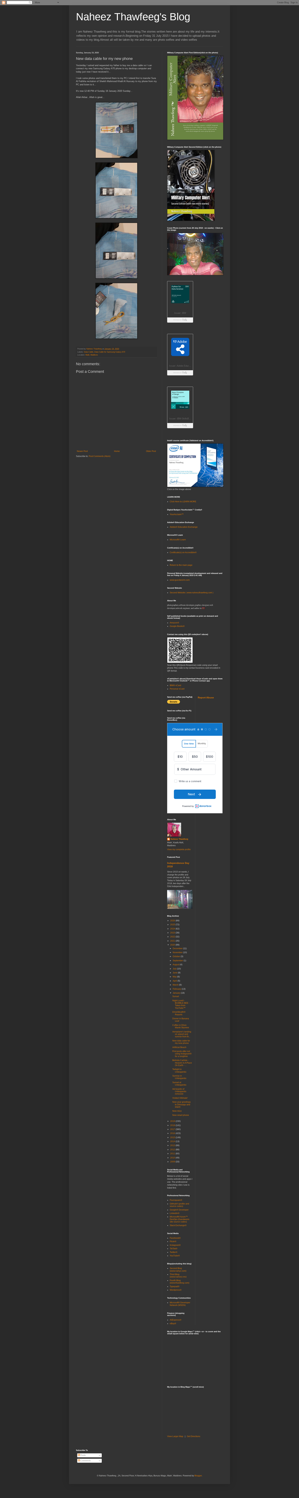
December (178, 948)
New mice (177, 1111)
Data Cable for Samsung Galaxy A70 (109, 352)
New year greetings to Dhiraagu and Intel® (181, 1104)
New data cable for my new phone (181, 1042)
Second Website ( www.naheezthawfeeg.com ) (191, 592)
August (176, 964)
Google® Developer (179, 1210)
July (175, 969)
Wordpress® (176, 1290)
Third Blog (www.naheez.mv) (178, 1275)
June (175, 972)
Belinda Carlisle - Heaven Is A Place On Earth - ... (182, 1063)
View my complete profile (179, 849)
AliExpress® (175, 1320)
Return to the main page (181, 565)
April (175, 981)
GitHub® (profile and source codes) (179, 1205)
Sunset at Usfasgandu (179, 1083)
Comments (85, 1460)
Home (117, 451)
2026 (173, 920)
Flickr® (173, 1241)
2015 (173, 1137)
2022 (173, 936)
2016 (173, 1133)
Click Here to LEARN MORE (183, 501)
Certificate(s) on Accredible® (183, 552)
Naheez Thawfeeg (179, 839)
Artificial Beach (179, 1047)
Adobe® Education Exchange (184, 527)
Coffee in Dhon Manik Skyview (180, 1026)
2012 (173, 1149)
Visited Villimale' (180, 1098)
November (178, 952)
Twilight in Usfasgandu (179, 1070)
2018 (173, 1125)
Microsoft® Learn (178, 539)
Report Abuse (206, 697)
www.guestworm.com (180, 580)
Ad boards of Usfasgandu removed (179, 1091)
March (176, 985)
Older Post (151, 451)
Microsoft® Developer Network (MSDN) (180, 1303)
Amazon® (174, 623)
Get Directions (193, 1436)
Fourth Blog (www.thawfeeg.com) (179, 1281)
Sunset (175, 996)
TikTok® (173, 1248)
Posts (83, 1455)
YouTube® (175, 1255)
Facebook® (175, 1238)
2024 (173, 929)
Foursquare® (176, 1200)
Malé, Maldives (91, 355)
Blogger (198, 1475)
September (178, 960)
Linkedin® (174, 1213)
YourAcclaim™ (177, 514)
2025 (173, 924)
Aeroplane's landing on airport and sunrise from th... (181, 1034)
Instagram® (175, 1245)
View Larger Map (175, 1436)
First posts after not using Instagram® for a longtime (182, 1054)
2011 (173, 1153)
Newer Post (82, 451)
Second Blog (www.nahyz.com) (178, 1269)
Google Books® (177, 626)
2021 (173, 941)
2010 (173, 1158)
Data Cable (88, 352)
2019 (173, 1121)
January (177, 993)
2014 (173, 1141)
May (175, 976)
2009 (173, 1161)
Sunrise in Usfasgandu (179, 1077)
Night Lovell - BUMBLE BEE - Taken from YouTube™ (180, 1004)
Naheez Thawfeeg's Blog (133, 17)
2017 (173, 1129)
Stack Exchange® (178, 1225)
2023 (173, 933)
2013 (173, 1145)
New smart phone (180, 1115)
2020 (173, 945)
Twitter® (173, 1252)
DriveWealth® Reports (178, 1013)
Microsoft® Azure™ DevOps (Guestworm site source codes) (179, 1219)
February (177, 989)
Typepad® (174, 1286)
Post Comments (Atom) (99, 456)
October (177, 956)
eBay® (173, 1323)
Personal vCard (177, 689)
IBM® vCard (175, 685)
